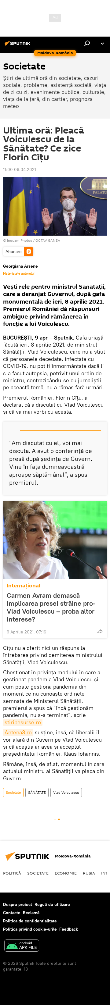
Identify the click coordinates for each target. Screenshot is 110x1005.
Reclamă (31, 912)
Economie (66, 873)
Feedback (68, 929)
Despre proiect (17, 904)
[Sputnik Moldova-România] (18, 45)
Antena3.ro (18, 732)
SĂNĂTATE (37, 792)
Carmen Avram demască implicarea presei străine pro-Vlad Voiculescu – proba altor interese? (51, 607)
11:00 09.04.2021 (19, 169)
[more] (100, 631)
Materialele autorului (19, 273)
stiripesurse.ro (23, 722)
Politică (12, 873)
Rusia (89, 873)
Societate (13, 792)
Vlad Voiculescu (66, 792)
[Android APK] (21, 946)
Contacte (11, 912)
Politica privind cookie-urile (30, 929)
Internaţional (23, 586)
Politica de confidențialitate (30, 921)
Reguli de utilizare (52, 904)
